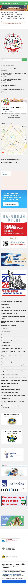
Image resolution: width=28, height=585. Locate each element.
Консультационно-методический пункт (13, 310)
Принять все (14, 581)
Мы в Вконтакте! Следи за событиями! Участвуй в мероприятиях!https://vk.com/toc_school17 (14, 115)
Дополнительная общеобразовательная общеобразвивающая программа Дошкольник (13, 23)
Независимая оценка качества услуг (12, 348)
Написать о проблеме (11, 204)
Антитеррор (5, 359)
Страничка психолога (8, 337)
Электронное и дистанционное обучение (14, 380)
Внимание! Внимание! (9, 85)
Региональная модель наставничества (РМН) (13, 317)
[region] (14, 573)
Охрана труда (5, 398)
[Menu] (26, 3)
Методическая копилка (8, 325)
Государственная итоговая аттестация (13, 377)
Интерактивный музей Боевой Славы (13, 395)
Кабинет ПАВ (5, 386)
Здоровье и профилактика (9, 334)
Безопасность (5, 345)
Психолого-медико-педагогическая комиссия (12, 402)
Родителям (4, 328)
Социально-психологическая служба (12, 365)
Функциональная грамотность (11, 389)
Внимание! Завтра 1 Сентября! (11, 68)
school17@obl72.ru (12, 162)
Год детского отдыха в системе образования (11, 406)
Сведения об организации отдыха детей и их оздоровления (13, 352)
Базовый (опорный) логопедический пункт (12, 321)
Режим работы (5, 307)
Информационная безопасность (11, 356)
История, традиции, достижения (11, 301)
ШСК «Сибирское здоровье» (9, 392)
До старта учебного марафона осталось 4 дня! (11, 79)
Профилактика (5, 331)
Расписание (5, 304)
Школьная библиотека (8, 368)
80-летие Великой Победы (9, 313)
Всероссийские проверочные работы (12, 371)
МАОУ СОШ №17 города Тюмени (11, 3)
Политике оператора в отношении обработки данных (13, 573)
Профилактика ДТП (7, 362)
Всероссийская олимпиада (9, 374)
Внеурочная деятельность (9, 383)
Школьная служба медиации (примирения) (10, 341)
